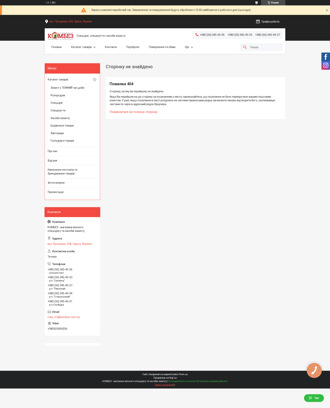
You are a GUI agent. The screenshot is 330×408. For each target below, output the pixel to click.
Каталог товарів (81, 47)
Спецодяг (57, 102)
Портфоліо (132, 47)
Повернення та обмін (162, 47)
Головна (56, 47)
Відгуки (52, 160)
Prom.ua (183, 374)
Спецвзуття (58, 110)
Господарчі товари (62, 140)
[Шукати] (244, 47)
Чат (316, 398)
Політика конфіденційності (213, 381)
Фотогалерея (56, 182)
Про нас (52, 151)
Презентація (56, 192)
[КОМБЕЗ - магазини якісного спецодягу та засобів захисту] (61, 36)
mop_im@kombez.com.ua (64, 317)
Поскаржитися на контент (183, 381)
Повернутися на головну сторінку (134, 112)
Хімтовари (57, 133)
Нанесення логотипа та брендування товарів (62, 171)
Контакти (111, 47)
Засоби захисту (60, 118)
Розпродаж (58, 95)
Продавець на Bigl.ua (165, 377)
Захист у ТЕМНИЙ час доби (67, 87)
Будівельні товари (62, 125)
